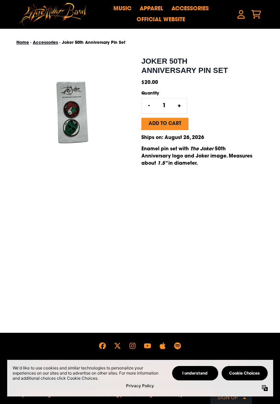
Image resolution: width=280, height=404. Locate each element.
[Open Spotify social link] (177, 345)
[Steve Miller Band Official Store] (52, 14)
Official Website (161, 20)
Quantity (150, 93)
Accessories (190, 9)
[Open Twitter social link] (117, 345)
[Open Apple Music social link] (162, 345)
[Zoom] (72, 112)
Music (122, 9)
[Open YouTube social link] (147, 345)
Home (22, 43)
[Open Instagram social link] (132, 345)
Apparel (151, 9)
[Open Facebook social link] (102, 345)
